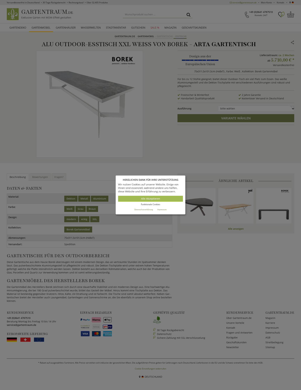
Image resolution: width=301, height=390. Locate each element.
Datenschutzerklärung (143, 209)
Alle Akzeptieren (150, 198)
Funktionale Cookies (150, 204)
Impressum (162, 209)
